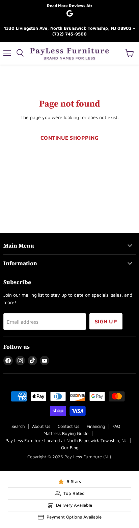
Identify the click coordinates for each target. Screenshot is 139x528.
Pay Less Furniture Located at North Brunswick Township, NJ (66, 440)
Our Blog (69, 447)
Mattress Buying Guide (66, 433)
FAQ (116, 426)
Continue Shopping (69, 138)
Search (18, 426)
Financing (96, 426)
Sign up (106, 321)
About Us (41, 426)
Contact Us (68, 426)
